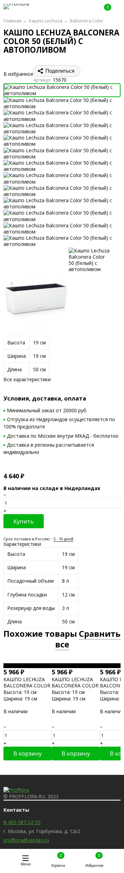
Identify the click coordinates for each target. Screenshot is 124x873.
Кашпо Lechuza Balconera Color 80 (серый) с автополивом (26, 688)
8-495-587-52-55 (22, 822)
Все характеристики (27, 379)
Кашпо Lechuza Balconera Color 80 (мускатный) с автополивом (75, 688)
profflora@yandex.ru (26, 840)
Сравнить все (88, 639)
